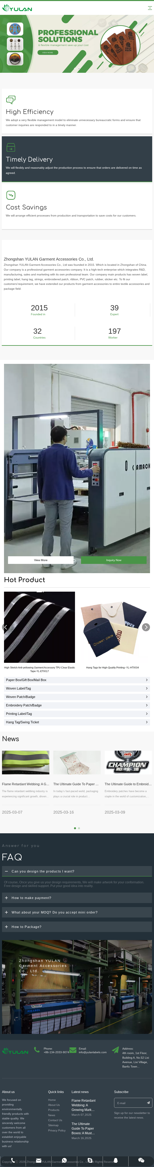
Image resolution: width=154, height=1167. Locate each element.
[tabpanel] (25, 785)
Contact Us (55, 1120)
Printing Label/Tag (19, 713)
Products (53, 1110)
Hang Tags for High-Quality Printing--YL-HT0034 (112, 667)
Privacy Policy (57, 1130)
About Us (54, 1104)
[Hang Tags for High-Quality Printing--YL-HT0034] (112, 627)
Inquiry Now (113, 560)
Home (52, 1099)
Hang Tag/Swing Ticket (22, 722)
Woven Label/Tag (18, 688)
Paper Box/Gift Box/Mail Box (26, 680)
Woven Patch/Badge (20, 697)
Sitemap (53, 1125)
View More (41, 560)
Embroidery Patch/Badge (24, 705)
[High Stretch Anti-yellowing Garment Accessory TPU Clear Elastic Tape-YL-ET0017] (39, 627)
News (51, 1115)
